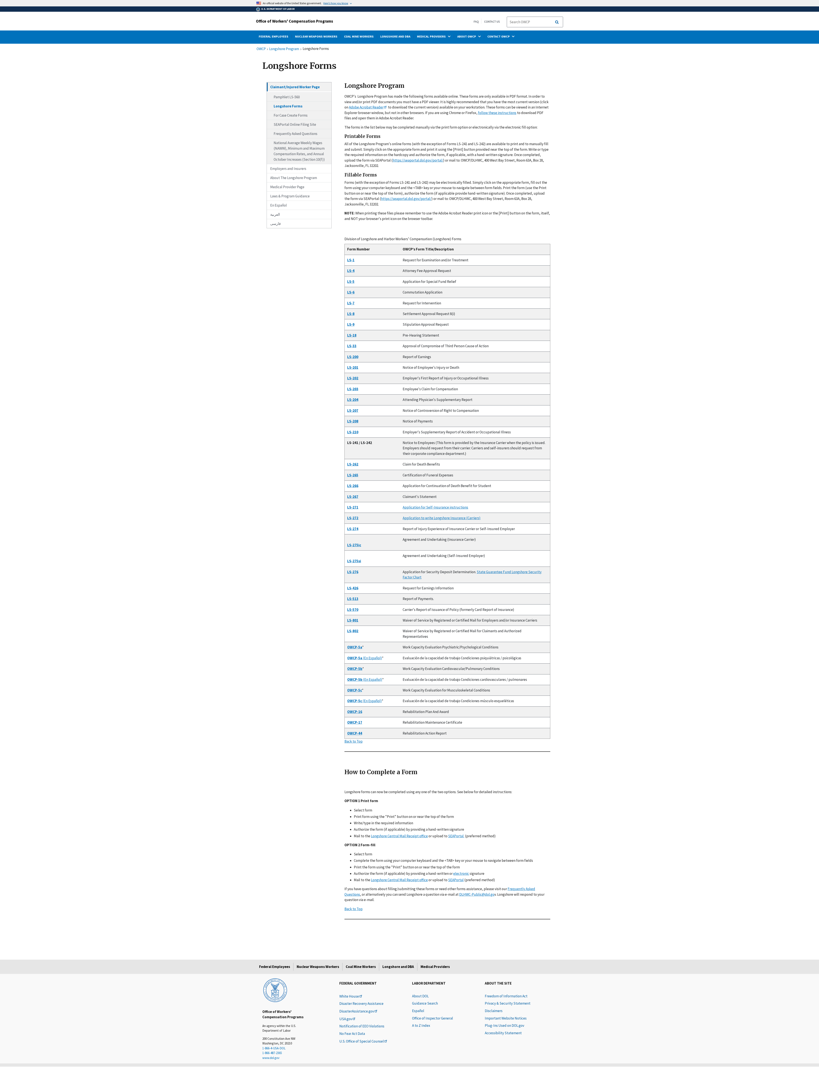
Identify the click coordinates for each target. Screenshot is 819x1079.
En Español (278, 205)
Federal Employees (274, 966)
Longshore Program (284, 49)
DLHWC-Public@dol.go (476, 894)
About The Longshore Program (293, 177)
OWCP (261, 49)
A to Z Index (421, 1025)
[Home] (275, 990)
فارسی (275, 223)
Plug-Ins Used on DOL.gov (504, 1025)
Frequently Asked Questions (295, 133)
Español (418, 1010)
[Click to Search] (557, 22)
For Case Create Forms (291, 115)
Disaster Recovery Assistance (361, 1003)
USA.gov (345, 1019)
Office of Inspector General (432, 1018)
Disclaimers (493, 1010)
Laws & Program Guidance (290, 196)
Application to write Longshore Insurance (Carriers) (442, 518)
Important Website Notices (506, 1018)
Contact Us (492, 21)
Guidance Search (425, 1003)
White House (349, 996)
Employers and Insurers (288, 168)
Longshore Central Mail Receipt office (399, 836)
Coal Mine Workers (361, 966)
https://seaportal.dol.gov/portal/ (418, 160)
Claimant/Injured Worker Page (295, 87)
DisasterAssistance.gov (356, 1011)
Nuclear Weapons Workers (318, 966)
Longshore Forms (288, 106)
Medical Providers (435, 966)
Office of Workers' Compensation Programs (294, 21)
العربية (275, 214)
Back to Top (353, 741)
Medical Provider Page (287, 187)
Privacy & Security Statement (507, 1003)
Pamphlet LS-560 (287, 97)
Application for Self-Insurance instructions (435, 507)
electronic (461, 873)
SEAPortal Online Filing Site (295, 124)
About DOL (420, 996)
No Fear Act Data (352, 1033)
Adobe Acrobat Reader (366, 107)
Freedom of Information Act (506, 996)
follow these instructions (497, 112)
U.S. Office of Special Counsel (361, 1041)
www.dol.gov (270, 1058)
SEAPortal (456, 836)
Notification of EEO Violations (361, 1026)
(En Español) (364, 658)
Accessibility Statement (503, 1033)
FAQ (476, 21)
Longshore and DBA (398, 966)
